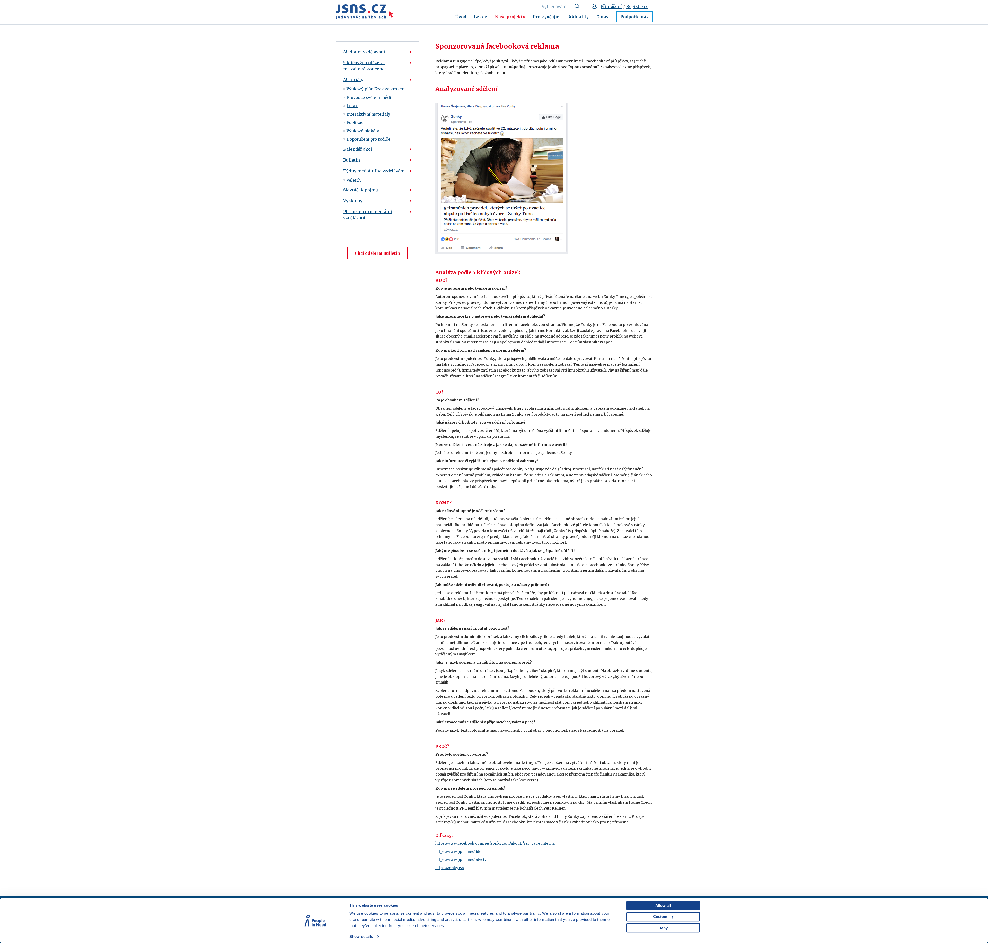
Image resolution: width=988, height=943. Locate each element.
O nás (602, 16)
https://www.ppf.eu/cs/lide (458, 851)
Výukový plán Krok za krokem (376, 89)
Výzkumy (353, 200)
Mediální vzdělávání (364, 51)
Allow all (663, 905)
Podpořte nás (634, 16)
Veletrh (354, 180)
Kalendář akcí (357, 149)
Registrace (637, 6)
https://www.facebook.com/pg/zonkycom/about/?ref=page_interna (495, 843)
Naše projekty (510, 16)
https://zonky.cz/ (449, 867)
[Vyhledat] (578, 6)
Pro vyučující (547, 16)
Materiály (353, 79)
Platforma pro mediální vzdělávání (367, 214)
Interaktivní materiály (368, 114)
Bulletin (351, 160)
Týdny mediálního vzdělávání (374, 170)
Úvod (460, 16)
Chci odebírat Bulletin (377, 253)
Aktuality (578, 16)
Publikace (356, 122)
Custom (660, 916)
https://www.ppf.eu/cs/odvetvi (461, 859)
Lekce (480, 16)
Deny (663, 928)
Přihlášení (611, 6)
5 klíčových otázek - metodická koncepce (365, 65)
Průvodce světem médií (369, 97)
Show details (361, 936)
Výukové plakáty (363, 131)
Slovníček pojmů (360, 189)
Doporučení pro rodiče (368, 139)
